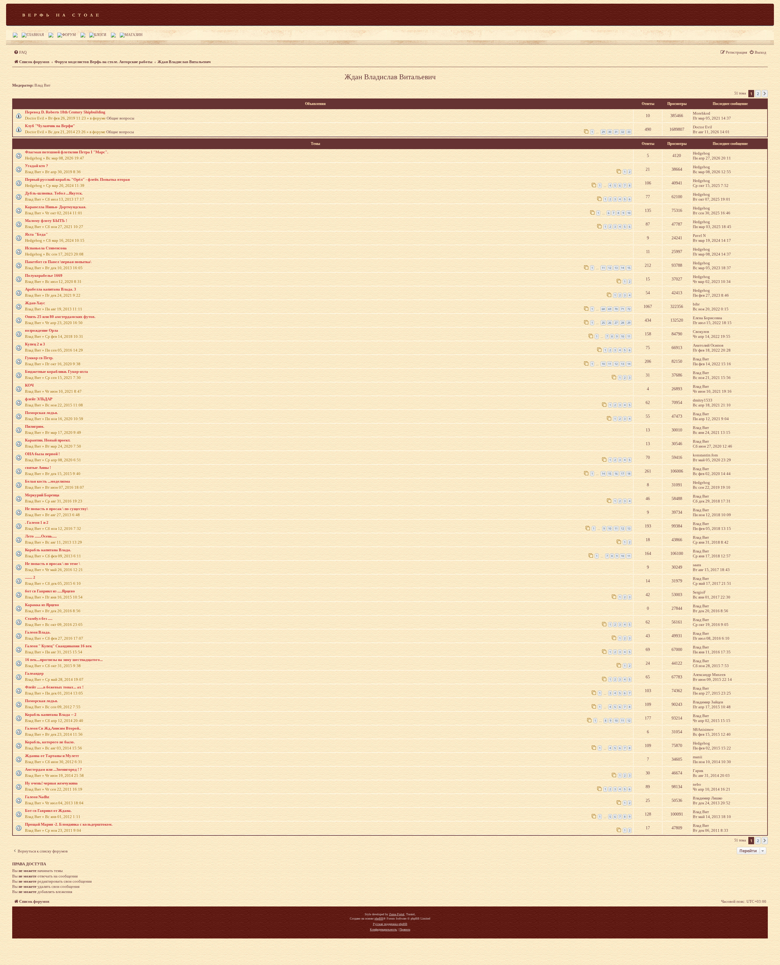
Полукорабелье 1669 (43, 275)
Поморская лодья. (41, 412)
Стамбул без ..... (38, 618)
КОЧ (29, 385)
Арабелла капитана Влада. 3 (50, 289)
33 (628, 132)
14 (622, 268)
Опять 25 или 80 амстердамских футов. (60, 316)
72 (628, 309)
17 (622, 474)
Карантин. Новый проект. (47, 440)
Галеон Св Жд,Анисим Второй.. (53, 728)
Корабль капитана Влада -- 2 (50, 714)
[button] (765, 93)
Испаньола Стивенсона (46, 248)
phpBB (378, 918)
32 (622, 132)
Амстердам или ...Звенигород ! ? (53, 769)
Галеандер (34, 673)
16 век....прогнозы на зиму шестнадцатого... (64, 659)
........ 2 (30, 577)
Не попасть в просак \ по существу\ (56, 508)
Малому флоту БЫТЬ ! (46, 220)
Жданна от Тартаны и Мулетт (52, 755)
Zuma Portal (396, 914)
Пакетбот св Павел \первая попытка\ (58, 261)
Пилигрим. (34, 426)
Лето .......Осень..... (41, 536)
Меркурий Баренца (42, 495)
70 (616, 309)
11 (603, 268)
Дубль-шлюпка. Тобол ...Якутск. (54, 193)
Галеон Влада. (38, 632)
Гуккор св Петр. (39, 358)
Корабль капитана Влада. (48, 550)
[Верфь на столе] (60, 14)
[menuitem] (20, 52)
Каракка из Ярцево (42, 604)
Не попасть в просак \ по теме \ (52, 563)
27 (616, 323)
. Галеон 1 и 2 (36, 522)
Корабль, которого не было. (50, 742)
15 (628, 268)
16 (616, 474)
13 (616, 268)
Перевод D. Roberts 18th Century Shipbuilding (65, 112)
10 (628, 213)
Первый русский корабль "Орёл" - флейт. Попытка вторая (77, 179)
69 (609, 309)
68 (603, 309)
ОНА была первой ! (42, 454)
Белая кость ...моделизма (47, 481)
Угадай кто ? (36, 165)
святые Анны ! (38, 467)
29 (603, 132)
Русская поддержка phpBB (390, 924)
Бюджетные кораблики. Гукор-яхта (56, 371)
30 (609, 132)
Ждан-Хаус (35, 303)
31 (616, 132)
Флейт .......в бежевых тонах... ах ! (54, 687)
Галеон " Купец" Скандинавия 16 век (58, 646)
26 (609, 323)
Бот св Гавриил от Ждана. (48, 810)
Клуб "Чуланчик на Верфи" (50, 125)
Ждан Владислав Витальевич (390, 77)
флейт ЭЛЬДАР (38, 399)
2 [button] (758, 93)
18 (628, 474)
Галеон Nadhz (37, 797)
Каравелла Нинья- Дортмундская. (55, 207)
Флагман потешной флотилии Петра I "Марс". (66, 152)
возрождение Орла (41, 330)
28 (622, 323)
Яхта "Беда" (36, 234)
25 (603, 323)
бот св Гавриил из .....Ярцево (50, 591)
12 (609, 268)
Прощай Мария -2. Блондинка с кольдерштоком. (68, 824)
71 (622, 309)
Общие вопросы (120, 118)
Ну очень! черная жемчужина (51, 783)
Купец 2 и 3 (35, 344)
